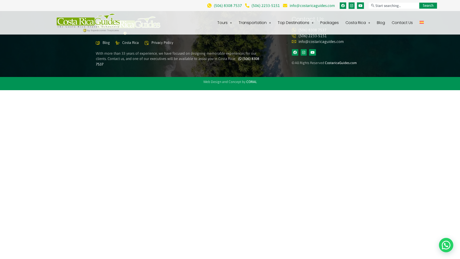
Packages (329, 22)
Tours (222, 22)
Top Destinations (293, 22)
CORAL (251, 82)
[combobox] (394, 6)
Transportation (253, 22)
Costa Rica (355, 22)
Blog (381, 22)
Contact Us (402, 22)
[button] (446, 245)
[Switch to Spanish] (421, 22)
